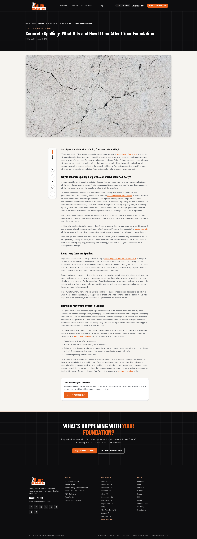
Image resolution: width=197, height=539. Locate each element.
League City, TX (107, 497)
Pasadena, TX (106, 488)
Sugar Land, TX (107, 503)
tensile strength (141, 229)
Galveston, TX (106, 500)
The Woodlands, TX (109, 510)
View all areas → (108, 519)
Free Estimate (142, 510)
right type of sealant (82, 336)
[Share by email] (52, 187)
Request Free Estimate (157, 6)
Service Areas (86, 6)
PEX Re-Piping (70, 494)
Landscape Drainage (73, 500)
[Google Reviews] (36, 512)
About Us (140, 481)
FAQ (138, 497)
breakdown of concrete (127, 154)
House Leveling (71, 484)
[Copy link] (52, 193)
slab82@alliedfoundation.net (40, 501)
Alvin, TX (104, 494)
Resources (141, 494)
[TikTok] (56, 507)
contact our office (125, 371)
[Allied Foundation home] (38, 5)
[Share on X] (52, 169)
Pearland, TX (106, 491)
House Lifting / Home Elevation (76, 488)
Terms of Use (114, 535)
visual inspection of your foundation (120, 258)
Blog (34, 23)
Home (28, 23)
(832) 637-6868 (138, 5)
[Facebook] (31, 507)
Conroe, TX (105, 513)
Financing (99, 6)
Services (63, 6)
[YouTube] (41, 507)
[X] (51, 507)
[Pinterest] (31, 512)
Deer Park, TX (106, 484)
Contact (140, 500)
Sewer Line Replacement (74, 491)
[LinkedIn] (46, 507)
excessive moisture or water (119, 196)
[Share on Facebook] (52, 175)
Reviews (140, 488)
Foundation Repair (72, 481)
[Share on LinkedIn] (52, 181)
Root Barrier (69, 497)
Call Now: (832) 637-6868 (111, 451)
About (74, 6)
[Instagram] (36, 507)
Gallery (140, 491)
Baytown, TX (106, 516)
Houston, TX (106, 481)
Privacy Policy (103, 535)
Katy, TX (104, 507)
